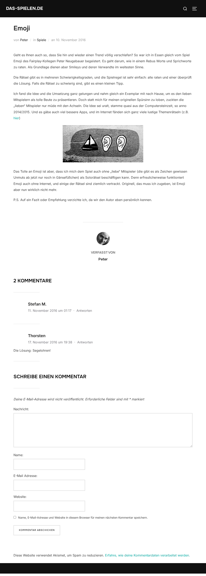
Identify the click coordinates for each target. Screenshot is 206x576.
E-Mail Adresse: (25, 476)
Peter (24, 40)
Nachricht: (21, 409)
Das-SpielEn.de (24, 8)
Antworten (84, 311)
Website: (20, 497)
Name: (18, 455)
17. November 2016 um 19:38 (50, 342)
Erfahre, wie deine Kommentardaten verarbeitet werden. (147, 555)
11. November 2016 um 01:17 (50, 311)
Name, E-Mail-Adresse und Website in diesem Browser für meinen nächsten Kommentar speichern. (83, 517)
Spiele (41, 40)
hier (16, 118)
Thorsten (36, 335)
